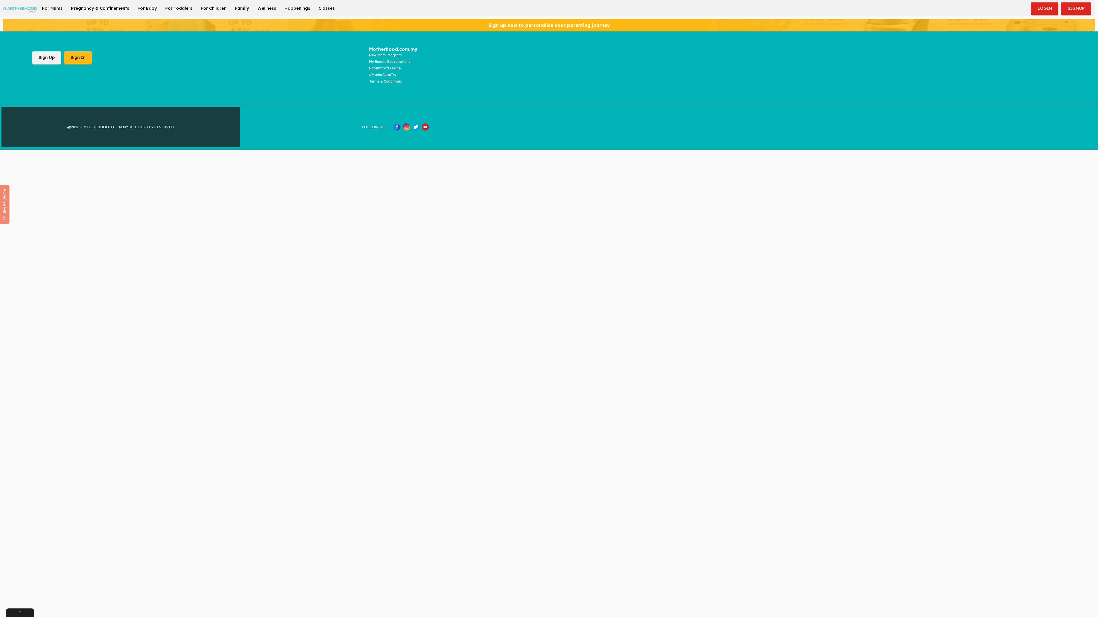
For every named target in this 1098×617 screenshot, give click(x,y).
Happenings (297, 8)
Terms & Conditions (385, 81)
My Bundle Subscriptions (389, 61)
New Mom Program (385, 55)
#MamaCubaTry (382, 75)
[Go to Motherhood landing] (20, 9)
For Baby (147, 8)
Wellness (266, 8)
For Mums (52, 8)
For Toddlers (178, 8)
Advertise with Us (5, 204)
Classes (327, 8)
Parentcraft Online (385, 68)
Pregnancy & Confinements (100, 8)
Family (242, 8)
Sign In (78, 57)
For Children (213, 8)
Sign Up (47, 57)
